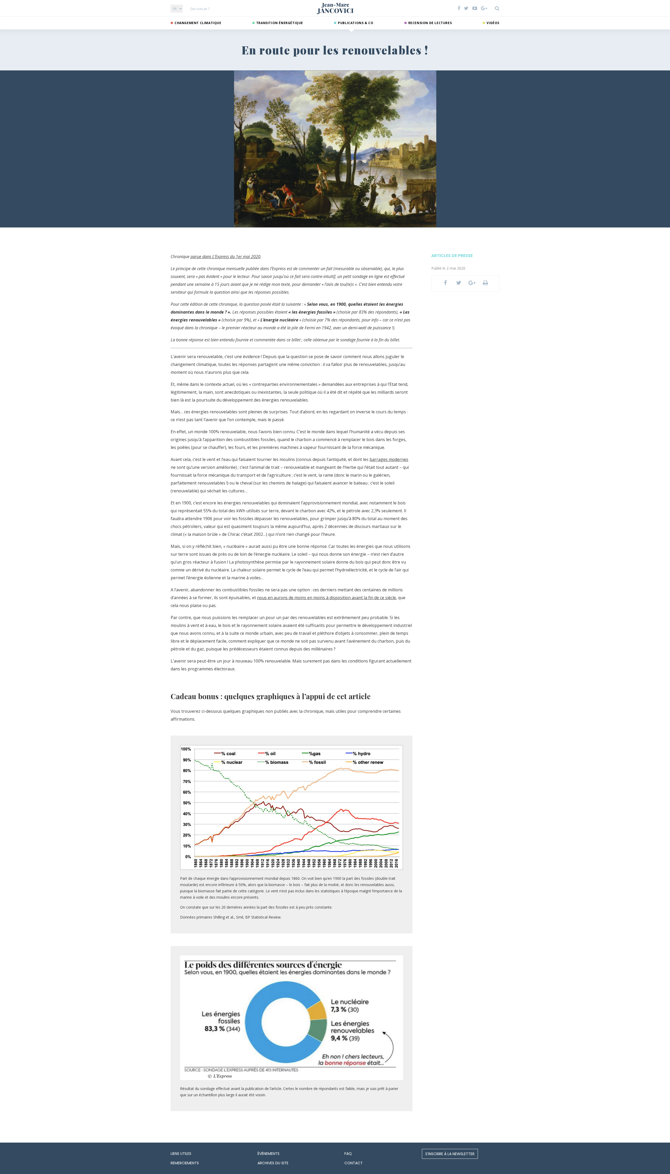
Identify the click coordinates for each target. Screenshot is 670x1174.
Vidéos (493, 23)
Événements (269, 1153)
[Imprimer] (485, 283)
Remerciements (185, 1163)
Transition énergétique (279, 23)
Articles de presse (452, 256)
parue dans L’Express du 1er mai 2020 (225, 256)
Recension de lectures (430, 23)
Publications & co (355, 23)
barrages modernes (389, 459)
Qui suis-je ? (199, 8)
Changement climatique (198, 23)
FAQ (348, 1153)
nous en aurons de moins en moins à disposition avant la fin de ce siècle (326, 597)
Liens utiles (181, 1153)
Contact (353, 1163)
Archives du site (273, 1163)
